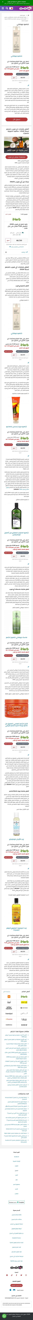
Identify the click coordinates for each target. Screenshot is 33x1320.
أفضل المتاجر (26, 991)
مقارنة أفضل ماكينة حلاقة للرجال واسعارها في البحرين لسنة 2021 (15, 1066)
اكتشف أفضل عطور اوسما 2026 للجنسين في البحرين (16, 1125)
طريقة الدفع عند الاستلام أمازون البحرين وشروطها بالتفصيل (17, 1103)
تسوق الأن (16, 119)
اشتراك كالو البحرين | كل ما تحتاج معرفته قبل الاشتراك (16, 1110)
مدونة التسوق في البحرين (16, 1224)
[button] (2, 2)
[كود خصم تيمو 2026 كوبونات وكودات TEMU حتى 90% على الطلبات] (8, 996)
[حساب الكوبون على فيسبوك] (16, 1275)
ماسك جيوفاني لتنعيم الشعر (16, 637)
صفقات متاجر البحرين (17, 1219)
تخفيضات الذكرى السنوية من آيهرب (16, 2)
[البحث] (7, 8)
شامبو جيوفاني (16, 56)
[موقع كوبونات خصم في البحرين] (28, 15)
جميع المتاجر (23, 15)
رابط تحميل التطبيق (16, 1285)
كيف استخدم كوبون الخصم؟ (16, 1242)
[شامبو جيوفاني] (16, 39)
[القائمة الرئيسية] (2, 8)
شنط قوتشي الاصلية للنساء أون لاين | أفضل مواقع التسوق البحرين (16, 1049)
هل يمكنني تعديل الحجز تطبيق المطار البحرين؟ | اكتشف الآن (15, 1137)
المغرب (16, 1194)
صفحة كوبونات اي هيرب (22, 74)
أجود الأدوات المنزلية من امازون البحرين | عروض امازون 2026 (15, 1040)
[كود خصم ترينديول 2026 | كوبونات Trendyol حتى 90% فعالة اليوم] (8, 1013)
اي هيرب (23, 252)
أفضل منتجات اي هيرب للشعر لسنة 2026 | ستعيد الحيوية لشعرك (16, 20)
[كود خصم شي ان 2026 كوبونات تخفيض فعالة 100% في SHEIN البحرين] (24, 1025)
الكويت (16, 1166)
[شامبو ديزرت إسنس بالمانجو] (16, 410)
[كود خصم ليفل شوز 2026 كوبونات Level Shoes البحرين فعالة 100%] (8, 1002)
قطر (17, 1180)
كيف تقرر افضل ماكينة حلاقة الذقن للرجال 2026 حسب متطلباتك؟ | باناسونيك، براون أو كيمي (16, 1072)
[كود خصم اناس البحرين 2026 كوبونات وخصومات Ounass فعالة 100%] (24, 1013)
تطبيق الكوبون (16, 1281)
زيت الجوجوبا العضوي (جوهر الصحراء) (16, 929)
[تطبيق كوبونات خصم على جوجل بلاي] (14, 1290)
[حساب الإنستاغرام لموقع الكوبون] (26, 1275)
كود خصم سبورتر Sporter (16, 1261)
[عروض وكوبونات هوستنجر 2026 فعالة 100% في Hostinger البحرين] (24, 1008)
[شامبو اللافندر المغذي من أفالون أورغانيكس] (16, 516)
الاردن (16, 1189)
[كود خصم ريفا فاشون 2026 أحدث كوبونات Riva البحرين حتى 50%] (24, 1019)
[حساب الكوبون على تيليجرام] (7, 1275)
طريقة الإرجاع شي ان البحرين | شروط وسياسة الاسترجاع (16, 1098)
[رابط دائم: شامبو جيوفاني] (28, 85)
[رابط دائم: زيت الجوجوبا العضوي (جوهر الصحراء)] (28, 959)
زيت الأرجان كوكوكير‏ (16, 839)
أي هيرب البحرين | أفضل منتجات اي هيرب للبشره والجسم (17, 1086)
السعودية (16, 1157)
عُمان (16, 1175)
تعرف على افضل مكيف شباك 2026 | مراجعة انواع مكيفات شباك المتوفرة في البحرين (16, 1077)
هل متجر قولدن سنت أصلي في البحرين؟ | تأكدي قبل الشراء (17, 1114)
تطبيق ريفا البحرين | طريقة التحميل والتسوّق (16, 1106)
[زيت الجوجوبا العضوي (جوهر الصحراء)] (16, 911)
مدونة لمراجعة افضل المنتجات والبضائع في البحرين (15, 17)
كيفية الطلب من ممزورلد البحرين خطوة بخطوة (15, 1133)
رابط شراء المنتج (8, 74)
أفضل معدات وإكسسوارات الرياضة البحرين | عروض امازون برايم (16, 1045)
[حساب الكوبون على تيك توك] (12, 1275)
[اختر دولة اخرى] (11, 8)
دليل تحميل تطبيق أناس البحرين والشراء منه (16, 1118)
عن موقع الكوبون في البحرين (16, 1233)
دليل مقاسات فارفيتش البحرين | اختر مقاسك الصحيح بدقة (16, 1141)
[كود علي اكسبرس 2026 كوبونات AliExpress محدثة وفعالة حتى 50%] (8, 1019)
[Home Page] (25, 8)
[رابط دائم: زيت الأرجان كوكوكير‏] (28, 869)
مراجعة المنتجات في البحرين (16, 1256)
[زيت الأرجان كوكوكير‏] (16, 824)
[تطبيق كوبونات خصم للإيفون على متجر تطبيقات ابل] (10, 1290)
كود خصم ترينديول (16, 1247)
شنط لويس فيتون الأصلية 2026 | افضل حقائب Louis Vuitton (16, 1053)
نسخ (14, 77)
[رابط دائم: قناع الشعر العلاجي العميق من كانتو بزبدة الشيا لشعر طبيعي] (28, 755)
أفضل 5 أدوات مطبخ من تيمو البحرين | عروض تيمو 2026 (16, 1036)
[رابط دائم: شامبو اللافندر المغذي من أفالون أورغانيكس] (28, 564)
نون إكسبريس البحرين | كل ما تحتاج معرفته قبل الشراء (16, 1130)
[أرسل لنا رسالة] (4, 1316)
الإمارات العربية (16, 1161)
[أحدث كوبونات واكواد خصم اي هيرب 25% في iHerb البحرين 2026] (24, 68)
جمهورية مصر (16, 1184)
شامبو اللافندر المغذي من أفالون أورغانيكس (16, 533)
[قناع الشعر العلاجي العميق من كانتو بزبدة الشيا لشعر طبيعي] (16, 708)
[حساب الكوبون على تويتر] (21, 1275)
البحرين (16, 1170)
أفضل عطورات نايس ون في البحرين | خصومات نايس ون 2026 (16, 1062)
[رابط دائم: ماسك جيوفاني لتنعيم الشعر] (28, 667)
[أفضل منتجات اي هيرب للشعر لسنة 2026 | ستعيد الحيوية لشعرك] (16, 145)
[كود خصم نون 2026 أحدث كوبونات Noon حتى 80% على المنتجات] (24, 1002)
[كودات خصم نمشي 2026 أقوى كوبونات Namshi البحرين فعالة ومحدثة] (8, 1008)
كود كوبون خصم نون (17, 1252)
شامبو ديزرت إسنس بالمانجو (16, 426)
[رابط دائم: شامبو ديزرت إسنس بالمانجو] (28, 456)
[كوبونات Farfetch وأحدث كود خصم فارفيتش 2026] (8, 1025)
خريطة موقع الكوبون (17, 1229)
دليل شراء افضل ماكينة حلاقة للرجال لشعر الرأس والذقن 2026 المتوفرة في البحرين (16, 1081)
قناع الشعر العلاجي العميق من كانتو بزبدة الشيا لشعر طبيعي (16, 724)
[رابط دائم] (27, 252)
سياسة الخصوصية (16, 1238)
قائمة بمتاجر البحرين (16, 1215)
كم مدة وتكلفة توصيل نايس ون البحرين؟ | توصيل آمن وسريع (17, 1121)
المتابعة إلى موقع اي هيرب (17, 247)
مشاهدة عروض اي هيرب (16, 157)
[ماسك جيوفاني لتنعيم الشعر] (16, 622)
